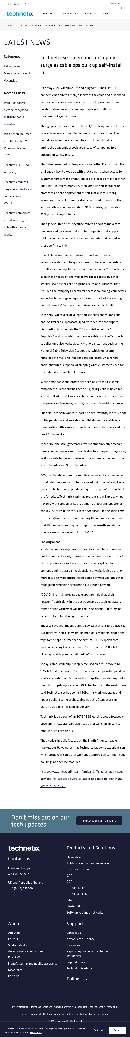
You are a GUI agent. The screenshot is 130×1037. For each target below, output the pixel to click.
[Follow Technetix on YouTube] (108, 990)
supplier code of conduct (93, 1006)
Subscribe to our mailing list (99, 820)
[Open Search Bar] (122, 8)
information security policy (94, 1013)
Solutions (68, 13)
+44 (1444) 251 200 (20, 888)
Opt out (98, 1030)
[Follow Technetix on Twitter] (92, 990)
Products (47, 13)
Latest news (22, 25)
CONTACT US (115, 3)
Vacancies (10, 80)
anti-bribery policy (71, 1013)
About (105, 13)
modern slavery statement (67, 1006)
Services (87, 13)
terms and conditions (41, 1006)
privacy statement (20, 1006)
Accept (117, 1030)
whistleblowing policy (49, 1013)
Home (10, 25)
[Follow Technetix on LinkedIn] (75, 990)
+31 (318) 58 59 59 (19, 874)
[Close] (128, 1023)
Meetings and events (18, 73)
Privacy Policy (36, 1032)
